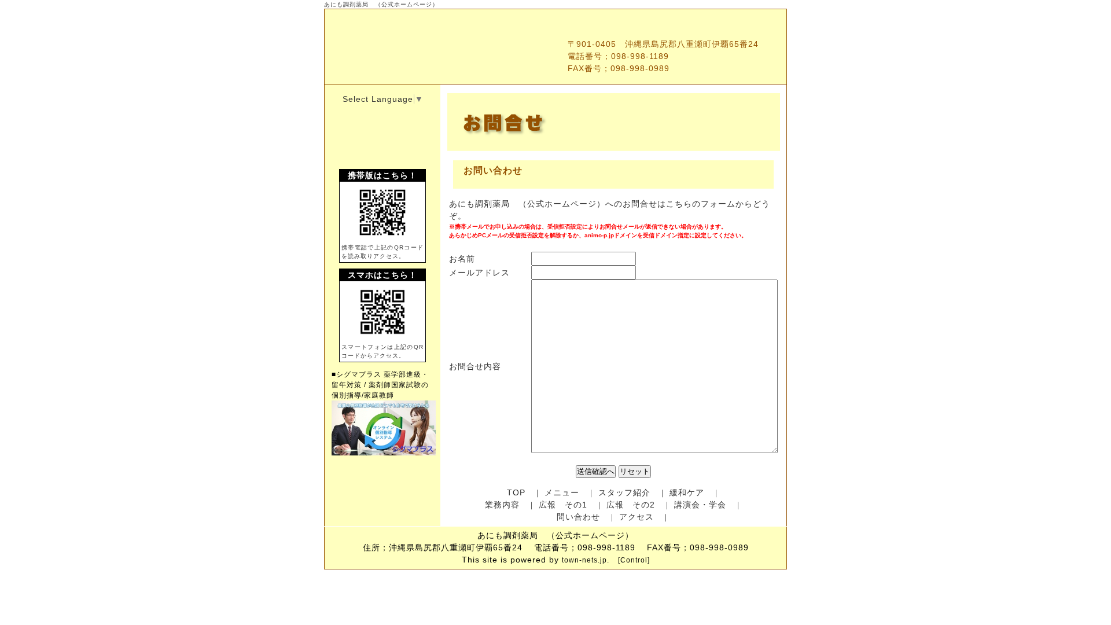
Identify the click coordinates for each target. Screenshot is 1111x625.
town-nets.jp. (585, 560)
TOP (516, 492)
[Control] (634, 560)
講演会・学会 (700, 504)
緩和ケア (686, 492)
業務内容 (502, 504)
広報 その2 (630, 504)
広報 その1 (563, 504)
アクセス (636, 516)
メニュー (562, 492)
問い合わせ (578, 516)
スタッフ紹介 (624, 492)
